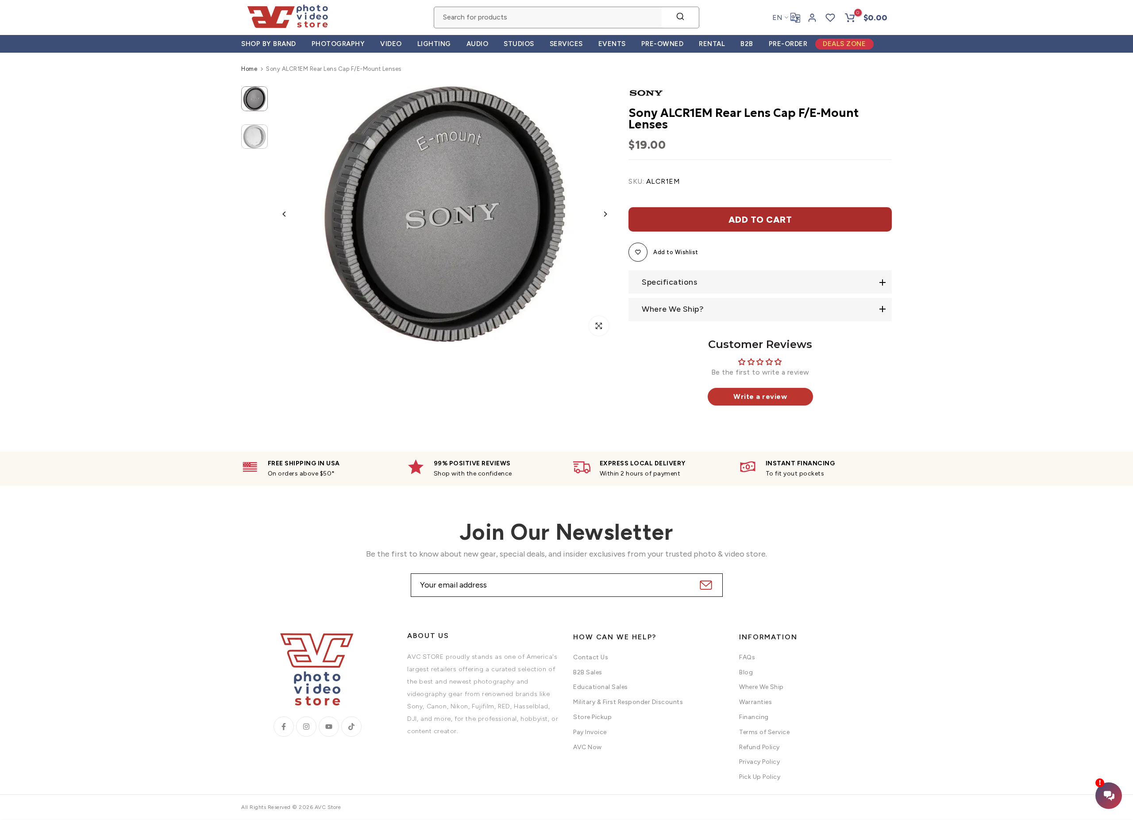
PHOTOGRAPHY (338, 44)
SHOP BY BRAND (268, 44)
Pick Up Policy (759, 777)
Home (249, 69)
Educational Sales (600, 687)
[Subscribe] (704, 585)
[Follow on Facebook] (284, 726)
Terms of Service (764, 732)
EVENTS (612, 44)
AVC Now (587, 747)
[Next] (599, 214)
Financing (754, 717)
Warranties (755, 702)
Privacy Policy (759, 762)
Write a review (760, 396)
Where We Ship (761, 687)
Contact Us (590, 657)
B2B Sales (587, 672)
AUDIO (477, 44)
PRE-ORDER (788, 44)
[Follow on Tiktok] (351, 726)
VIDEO (391, 44)
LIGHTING (434, 44)
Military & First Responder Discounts (628, 702)
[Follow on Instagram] (306, 726)
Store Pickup (592, 717)
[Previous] (291, 214)
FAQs (747, 657)
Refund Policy (759, 747)
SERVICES (566, 44)
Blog (746, 672)
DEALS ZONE (844, 44)
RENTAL (712, 44)
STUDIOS (519, 44)
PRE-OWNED (662, 44)
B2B (746, 44)
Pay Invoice (590, 732)
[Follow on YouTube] (329, 726)
